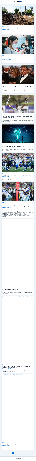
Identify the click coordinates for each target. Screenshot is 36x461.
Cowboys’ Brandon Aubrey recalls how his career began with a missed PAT (17, 175)
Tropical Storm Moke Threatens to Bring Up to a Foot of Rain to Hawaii (16, 28)
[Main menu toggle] (2, 2)
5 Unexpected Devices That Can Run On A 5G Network (13, 146)
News (3, 26)
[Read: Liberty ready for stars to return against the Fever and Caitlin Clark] (18, 407)
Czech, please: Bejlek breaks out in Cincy (10, 289)
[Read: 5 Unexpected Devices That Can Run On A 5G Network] (18, 133)
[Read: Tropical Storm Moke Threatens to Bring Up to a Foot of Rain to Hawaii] (18, 15)
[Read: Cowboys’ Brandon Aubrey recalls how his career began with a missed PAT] (18, 162)
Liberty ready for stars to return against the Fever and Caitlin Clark (15, 444)
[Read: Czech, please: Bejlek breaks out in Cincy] (18, 252)
